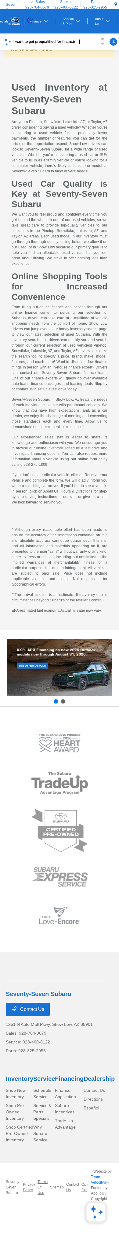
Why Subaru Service (40, 1133)
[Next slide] (63, 701)
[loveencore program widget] (59, 915)
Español (91, 1107)
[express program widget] (59, 877)
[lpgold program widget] (59, 743)
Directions (93, 1099)
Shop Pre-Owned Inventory (15, 1112)
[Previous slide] (56, 701)
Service (44, 1078)
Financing (69, 1078)
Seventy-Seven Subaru (13, 1187)
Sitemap (57, 1187)
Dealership (99, 1078)
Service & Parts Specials (42, 1112)
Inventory (19, 1078)
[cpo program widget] (59, 831)
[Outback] (59, 667)
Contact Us (31, 1009)
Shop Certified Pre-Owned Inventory (19, 1133)
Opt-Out (84, 1187)
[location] (115, 4)
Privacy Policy (29, 1187)
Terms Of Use (43, 1187)
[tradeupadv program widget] (59, 783)
